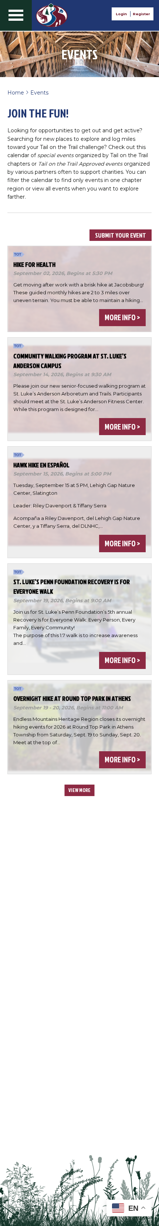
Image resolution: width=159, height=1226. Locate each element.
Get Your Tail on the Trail (52, 15)
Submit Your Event (120, 235)
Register (141, 14)
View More (79, 789)
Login (121, 14)
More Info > (122, 317)
